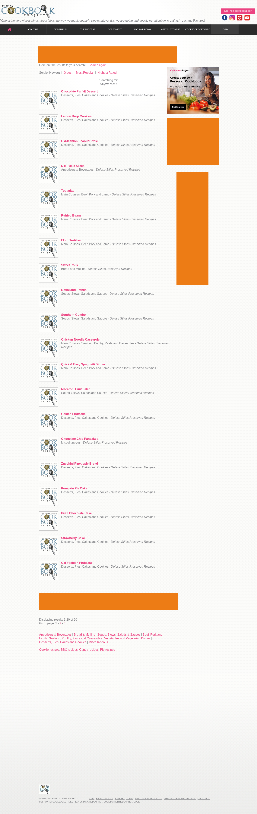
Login (225, 29)
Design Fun (60, 29)
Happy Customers (170, 29)
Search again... (99, 65)
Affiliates (77, 802)
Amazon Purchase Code (148, 798)
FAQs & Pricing (142, 29)
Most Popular (85, 72)
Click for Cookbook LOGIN (238, 11)
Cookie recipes (49, 649)
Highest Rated (107, 72)
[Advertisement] (107, 54)
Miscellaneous (98, 642)
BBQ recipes (69, 649)
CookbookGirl (61, 802)
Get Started (115, 29)
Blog (91, 798)
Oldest (68, 72)
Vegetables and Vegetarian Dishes (127, 638)
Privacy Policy (104, 798)
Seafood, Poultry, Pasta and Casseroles (75, 638)
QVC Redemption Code (97, 802)
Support (120, 798)
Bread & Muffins (84, 634)
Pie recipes (107, 649)
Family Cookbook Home (28, 12)
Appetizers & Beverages (55, 634)
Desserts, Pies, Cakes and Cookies (62, 642)
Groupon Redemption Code (180, 798)
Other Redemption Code (125, 802)
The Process (87, 29)
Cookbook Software (197, 29)
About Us (32, 29)
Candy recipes (89, 649)
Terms (129, 798)
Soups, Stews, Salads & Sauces (118, 634)
